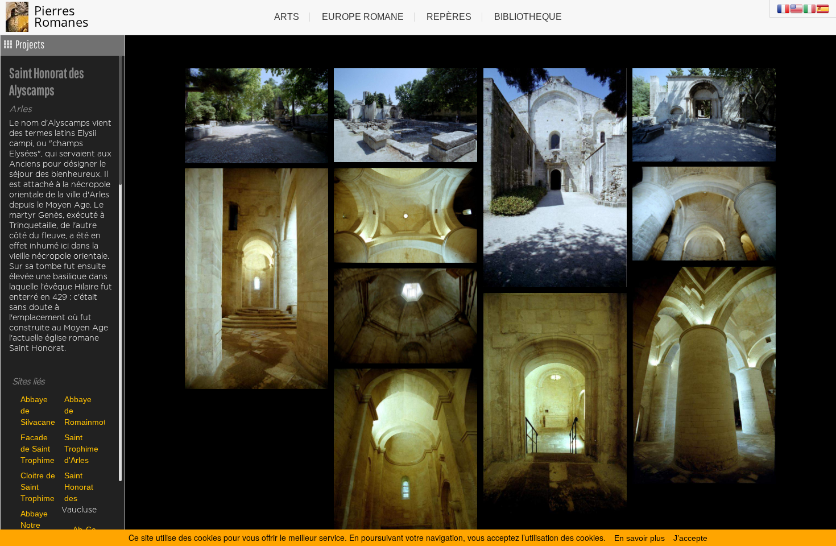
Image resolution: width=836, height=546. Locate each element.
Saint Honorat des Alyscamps (83, 486)
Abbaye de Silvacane (37, 410)
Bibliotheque (528, 17)
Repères (449, 17)
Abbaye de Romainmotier (83, 410)
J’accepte (690, 538)
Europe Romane (363, 17)
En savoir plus (639, 538)
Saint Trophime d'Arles (81, 448)
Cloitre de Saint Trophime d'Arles (37, 486)
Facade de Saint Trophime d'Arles (37, 448)
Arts (286, 17)
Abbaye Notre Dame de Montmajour (39, 524)
